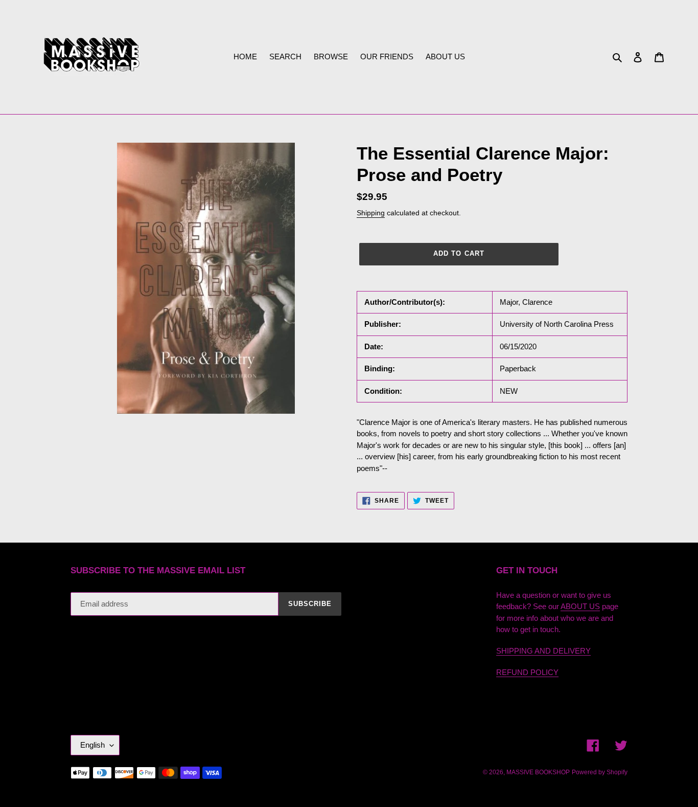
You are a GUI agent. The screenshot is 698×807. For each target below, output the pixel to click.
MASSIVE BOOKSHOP (538, 772)
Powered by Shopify (599, 772)
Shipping (371, 213)
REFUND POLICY (527, 672)
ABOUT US (580, 606)
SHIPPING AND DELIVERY (543, 650)
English (92, 745)
